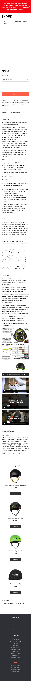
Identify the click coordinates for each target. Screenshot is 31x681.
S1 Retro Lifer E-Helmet (15, 653)
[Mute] (24, 374)
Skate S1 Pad (16, 651)
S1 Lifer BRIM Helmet (15, 641)
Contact (15, 631)
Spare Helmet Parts (15, 657)
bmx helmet (17, 102)
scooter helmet (26, 104)
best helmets (6, 102)
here (6, 323)
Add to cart (15, 94)
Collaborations (13, 100)
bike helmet (12, 102)
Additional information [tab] (14, 112)
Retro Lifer (15, 645)
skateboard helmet (5, 105)
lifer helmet (21, 102)
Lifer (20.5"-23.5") (15, 639)
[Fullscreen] (27, 374)
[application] (15, 368)
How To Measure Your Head (15, 624)
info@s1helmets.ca (15, 673)
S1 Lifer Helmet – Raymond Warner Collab (15, 22)
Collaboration (15, 655)
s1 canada (16, 104)
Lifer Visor (15, 643)
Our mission (15, 622)
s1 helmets (20, 104)
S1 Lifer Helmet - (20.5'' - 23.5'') (23, 100)
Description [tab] (4, 112)
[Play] (4, 374)
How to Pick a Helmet (15, 626)
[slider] (14, 374)
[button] (15, 369)
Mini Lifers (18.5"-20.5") (15, 647)
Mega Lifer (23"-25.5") (15, 649)
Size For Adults (5, 75)
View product (15, 493)
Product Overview (15, 628)
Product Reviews (15, 630)
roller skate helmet (8, 104)
